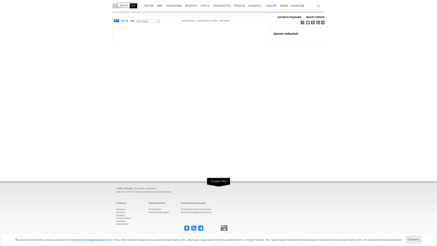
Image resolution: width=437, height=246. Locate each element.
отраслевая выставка (207, 20)
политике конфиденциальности (91, 240)
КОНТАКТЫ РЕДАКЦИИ (289, 17)
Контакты (120, 212)
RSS (318, 22)
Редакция (120, 209)
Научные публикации (159, 212)
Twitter (308, 22)
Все (116, 21)
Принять (414, 239)
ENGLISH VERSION (315, 17)
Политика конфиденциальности (196, 212)
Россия (124, 21)
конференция (188, 20)
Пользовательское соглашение (196, 209)
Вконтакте (313, 22)
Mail (323, 22)
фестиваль (224, 20)
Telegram (303, 22)
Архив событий (285, 33)
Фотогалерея (155, 209)
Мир (133, 21)
